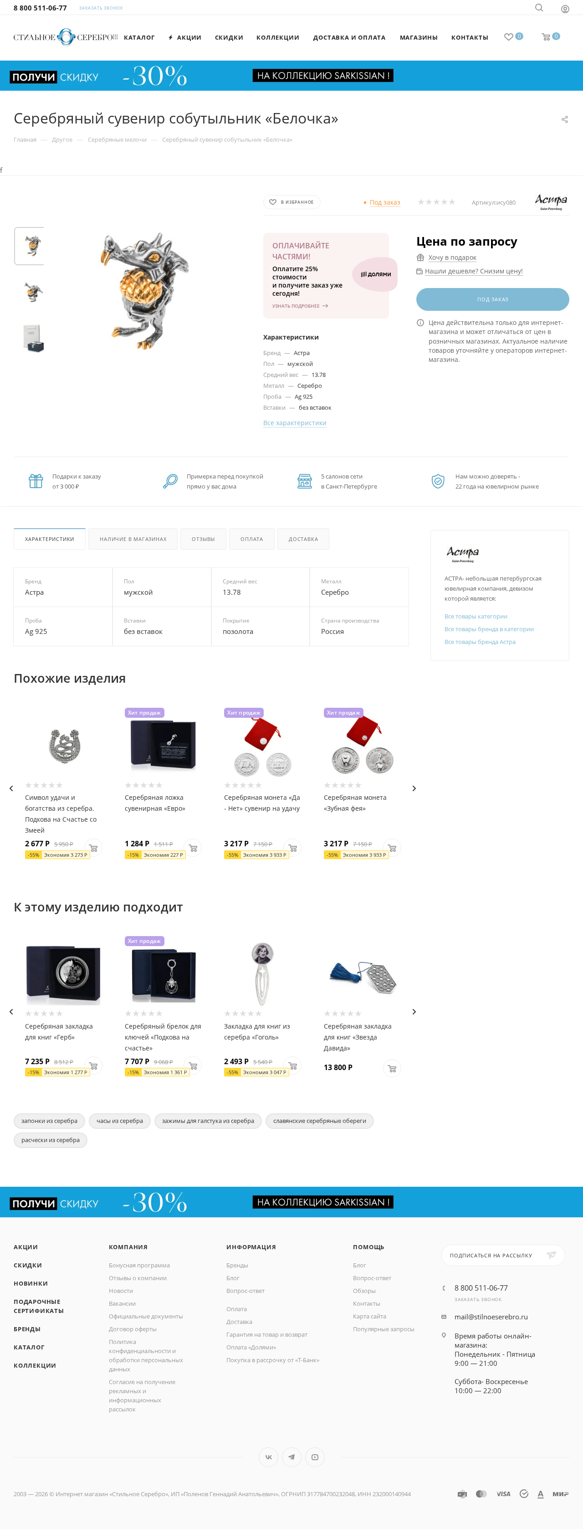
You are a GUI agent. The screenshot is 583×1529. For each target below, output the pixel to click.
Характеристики (49, 538)
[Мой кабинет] (565, 8)
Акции (26, 1247)
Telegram (292, 1457)
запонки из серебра (49, 1121)
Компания (128, 1247)
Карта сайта (369, 1316)
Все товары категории (476, 616)
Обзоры (364, 1291)
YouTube (315, 1457)
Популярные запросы (383, 1329)
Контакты (366, 1303)
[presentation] (11, 788)
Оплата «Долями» (251, 1347)
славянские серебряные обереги (319, 1121)
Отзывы (203, 538)
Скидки (28, 1265)
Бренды (27, 1329)
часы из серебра (120, 1121)
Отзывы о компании (138, 1278)
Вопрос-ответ (245, 1291)
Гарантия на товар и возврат (266, 1334)
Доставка (303, 538)
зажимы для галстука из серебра (208, 1121)
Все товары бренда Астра (480, 642)
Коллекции (35, 1365)
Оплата (251, 538)
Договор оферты (133, 1329)
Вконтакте (268, 1457)
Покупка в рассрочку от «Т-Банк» (272, 1360)
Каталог (29, 1347)
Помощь (368, 1247)
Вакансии (122, 1303)
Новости (121, 1291)
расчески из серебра (50, 1140)
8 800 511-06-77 (40, 7)
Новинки (31, 1283)
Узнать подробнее (296, 306)
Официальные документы (146, 1316)
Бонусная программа (139, 1265)
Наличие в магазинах (133, 538)
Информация (251, 1247)
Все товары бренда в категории (489, 629)
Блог (233, 1278)
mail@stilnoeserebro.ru (491, 1316)
